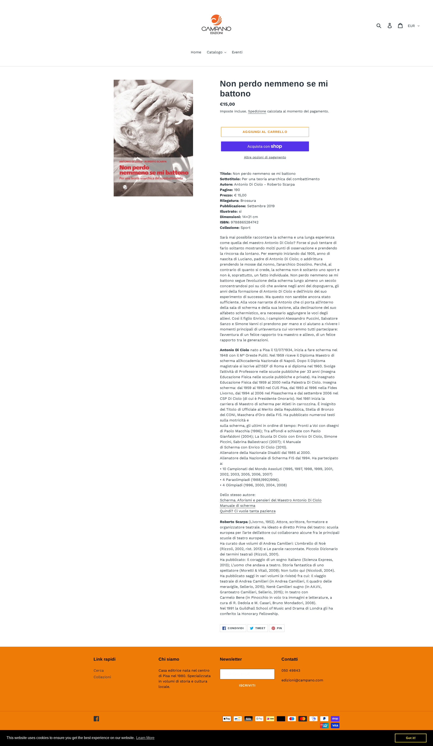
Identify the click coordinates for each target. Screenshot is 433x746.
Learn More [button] (145, 738)
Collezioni (102, 677)
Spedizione (257, 111)
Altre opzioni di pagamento (265, 157)
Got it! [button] (411, 738)
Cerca (99, 670)
